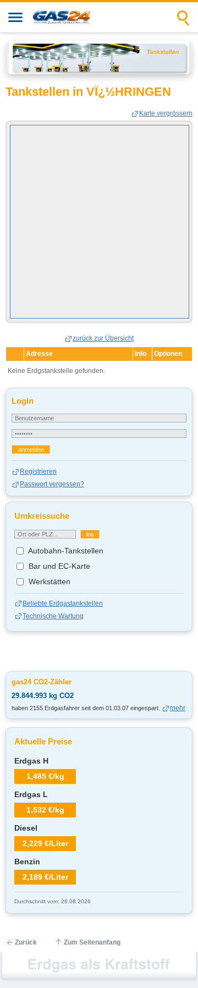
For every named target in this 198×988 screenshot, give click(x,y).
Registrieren (38, 471)
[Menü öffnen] (15, 17)
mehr (177, 708)
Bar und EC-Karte (58, 566)
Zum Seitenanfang (92, 942)
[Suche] (183, 17)
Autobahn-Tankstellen (64, 550)
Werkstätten (48, 581)
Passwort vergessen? (52, 484)
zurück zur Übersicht (103, 338)
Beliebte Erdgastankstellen (63, 603)
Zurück (26, 942)
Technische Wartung (53, 616)
